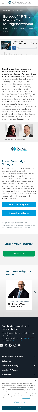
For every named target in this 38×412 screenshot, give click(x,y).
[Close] (35, 380)
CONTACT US (19, 254)
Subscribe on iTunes (19, 213)
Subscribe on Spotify (19, 204)
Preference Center (19, 402)
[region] (19, 395)
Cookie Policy (26, 398)
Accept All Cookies (19, 408)
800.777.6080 (17, 341)
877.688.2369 (28, 338)
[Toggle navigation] (3, 3)
